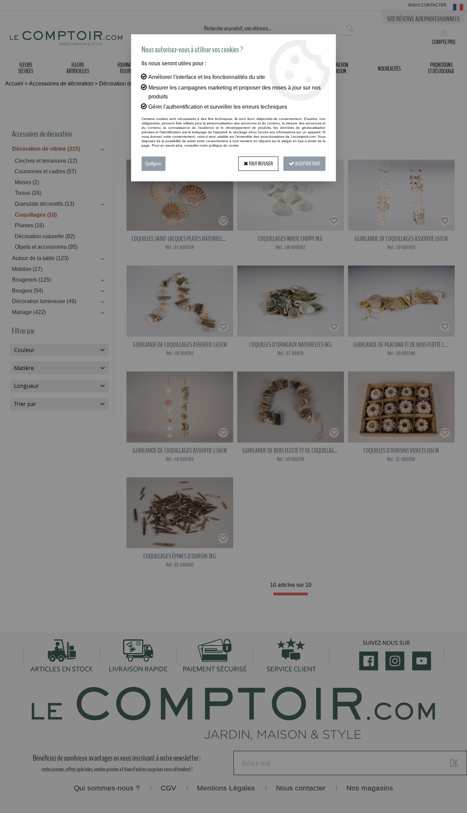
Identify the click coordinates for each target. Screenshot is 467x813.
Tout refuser (260, 163)
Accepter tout (307, 163)
